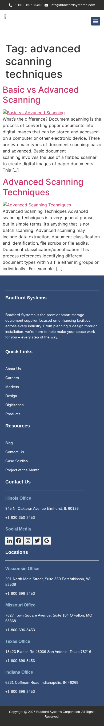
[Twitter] (37, 541)
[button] (95, 21)
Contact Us (18, 482)
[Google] (47, 541)
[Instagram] (28, 541)
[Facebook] (19, 541)
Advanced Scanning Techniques (43, 187)
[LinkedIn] (9, 541)
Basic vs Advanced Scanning (41, 94)
